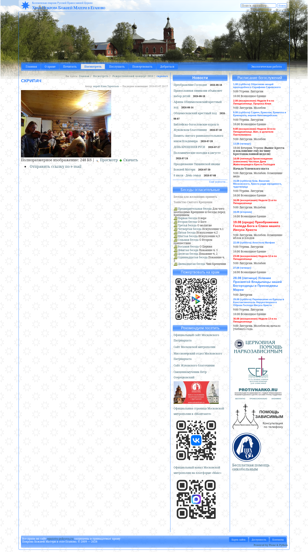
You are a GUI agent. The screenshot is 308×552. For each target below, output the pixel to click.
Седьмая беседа (188, 240)
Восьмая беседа (188, 246)
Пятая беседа (187, 232)
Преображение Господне (191, 85)
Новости (200, 78)
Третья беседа (187, 225)
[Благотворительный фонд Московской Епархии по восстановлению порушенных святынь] (196, 402)
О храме (50, 66)
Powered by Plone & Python (271, 545)
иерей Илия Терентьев (106, 86)
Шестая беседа (188, 236)
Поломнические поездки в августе (197, 153)
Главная (31, 66)
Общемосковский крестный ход (195, 113)
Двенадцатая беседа (191, 264)
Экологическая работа (266, 66)
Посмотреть (92, 66)
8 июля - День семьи (188, 175)
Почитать (70, 66)
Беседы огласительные (200, 190)
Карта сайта (239, 539)
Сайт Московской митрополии (194, 347)
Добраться (167, 66)
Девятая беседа (188, 250)
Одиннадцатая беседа (193, 257)
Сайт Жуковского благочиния (194, 365)
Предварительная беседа (195, 209)
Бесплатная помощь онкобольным (251, 467)
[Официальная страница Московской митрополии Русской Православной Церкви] (196, 461)
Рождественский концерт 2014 (133, 76)
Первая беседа (187, 218)
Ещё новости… (218, 181)
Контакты (278, 539)
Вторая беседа (187, 222)
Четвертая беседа (190, 229)
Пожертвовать (142, 66)
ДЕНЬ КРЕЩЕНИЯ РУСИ (190, 147)
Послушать (117, 66)
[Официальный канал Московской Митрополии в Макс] (196, 520)
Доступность (259, 539)
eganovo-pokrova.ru (60, 539)
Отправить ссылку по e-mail (55, 166)
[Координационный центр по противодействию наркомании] (258, 397)
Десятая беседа (188, 254)
